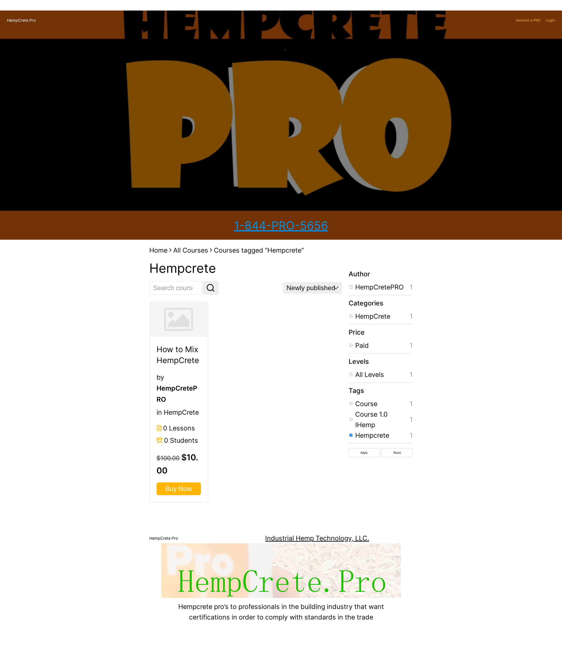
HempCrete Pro (21, 20)
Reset (397, 452)
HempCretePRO (379, 287)
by (160, 377)
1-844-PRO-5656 (281, 225)
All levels (369, 374)
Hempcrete (372, 435)
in (159, 412)
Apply (364, 452)
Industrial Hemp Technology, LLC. (317, 538)
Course (366, 404)
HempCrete (181, 412)
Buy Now (178, 488)
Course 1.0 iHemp (371, 419)
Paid (362, 345)
